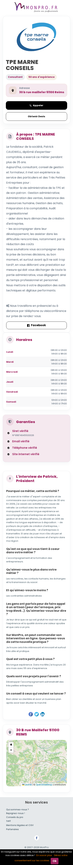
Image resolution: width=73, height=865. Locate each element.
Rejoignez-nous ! (15, 813)
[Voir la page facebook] (36, 837)
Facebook (38, 325)
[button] (11, 744)
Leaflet (28, 784)
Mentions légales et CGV (19, 825)
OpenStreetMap (44, 784)
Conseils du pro (14, 817)
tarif (8, 820)
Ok (55, 861)
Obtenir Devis (36, 116)
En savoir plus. (44, 855)
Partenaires (12, 829)
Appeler (38, 105)
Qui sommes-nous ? (17, 809)
